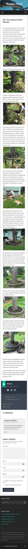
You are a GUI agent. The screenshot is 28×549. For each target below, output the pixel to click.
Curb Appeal (8, 399)
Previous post (8, 404)
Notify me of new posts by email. (13, 485)
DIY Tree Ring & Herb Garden (12, 20)
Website (5, 474)
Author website (11, 390)
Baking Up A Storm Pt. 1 (8, 521)
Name (4, 461)
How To (14, 399)
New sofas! (5, 524)
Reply (5, 432)
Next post (7, 406)
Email (4, 467)
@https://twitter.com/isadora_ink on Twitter (15, 390)
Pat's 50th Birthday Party (8, 516)
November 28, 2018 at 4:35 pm (11, 422)
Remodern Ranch (14, 4)
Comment (5, 446)
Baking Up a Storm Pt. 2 (8, 519)
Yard (17, 399)
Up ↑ (25, 546)
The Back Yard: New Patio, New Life (11, 514)
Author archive (8, 390)
